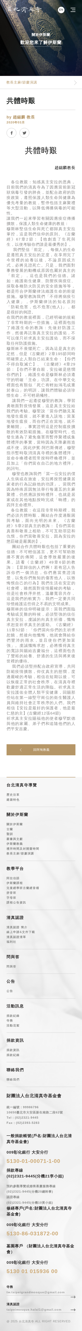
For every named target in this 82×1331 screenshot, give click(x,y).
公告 (10, 991)
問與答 (11, 966)
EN (61, 9)
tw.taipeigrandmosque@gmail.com (36, 1292)
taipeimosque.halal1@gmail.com (34, 1309)
